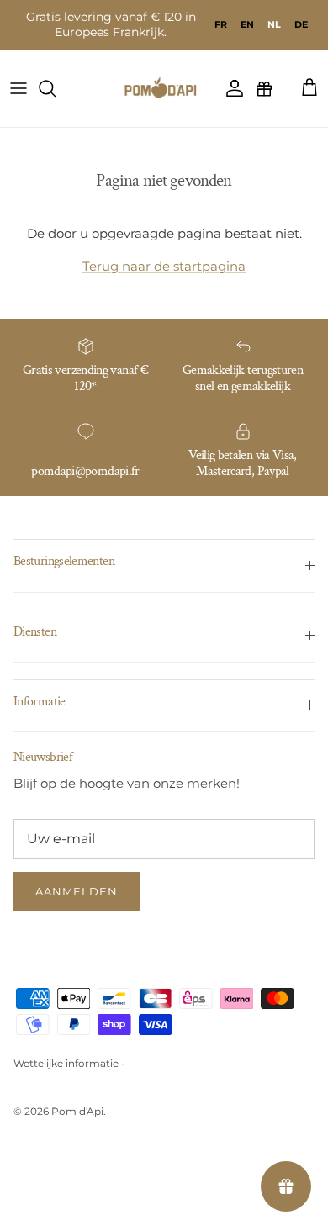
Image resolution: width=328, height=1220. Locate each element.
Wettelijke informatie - (69, 1063)
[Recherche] (55, 88)
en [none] (247, 24)
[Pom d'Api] (164, 88)
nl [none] (274, 24)
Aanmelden (76, 891)
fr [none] (220, 24)
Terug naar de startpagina (164, 266)
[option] (221, 24)
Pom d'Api (77, 1111)
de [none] (301, 24)
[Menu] (18, 88)
